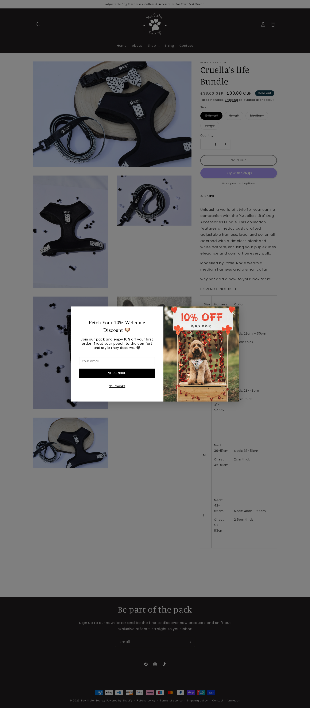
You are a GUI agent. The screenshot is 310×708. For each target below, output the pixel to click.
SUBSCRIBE (117, 373)
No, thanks (117, 386)
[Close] (233, 314)
